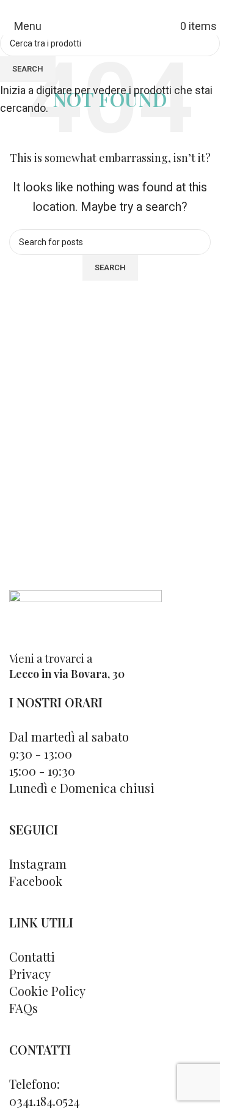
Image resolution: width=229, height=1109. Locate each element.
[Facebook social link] (102, 9)
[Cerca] (176, 26)
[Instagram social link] (117, 9)
